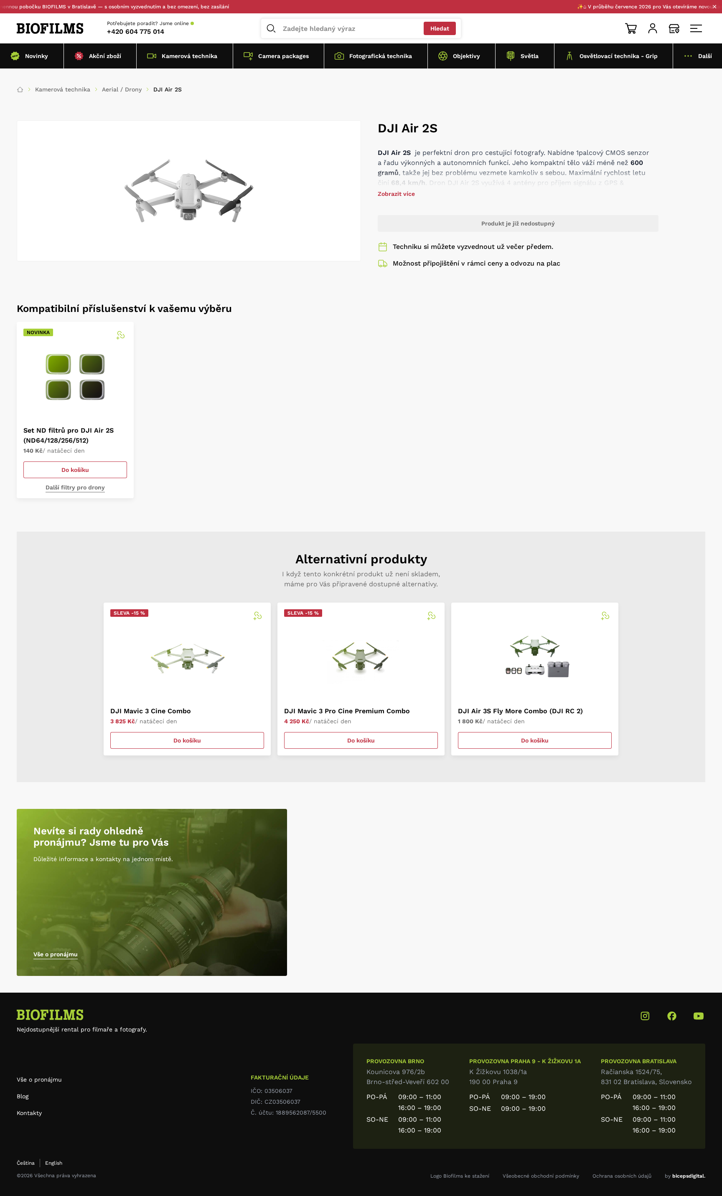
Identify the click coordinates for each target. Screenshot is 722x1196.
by (685, 1176)
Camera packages (283, 56)
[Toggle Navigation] (696, 28)
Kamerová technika (189, 56)
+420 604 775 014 (135, 31)
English (53, 1163)
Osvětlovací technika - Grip (619, 56)
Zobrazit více (396, 193)
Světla (530, 56)
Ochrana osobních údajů (621, 1176)
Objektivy (466, 56)
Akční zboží (105, 56)
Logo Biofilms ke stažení (459, 1176)
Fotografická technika (380, 56)
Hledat (439, 28)
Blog (22, 1096)
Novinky (36, 56)
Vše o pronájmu (55, 954)
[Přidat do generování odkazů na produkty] (120, 335)
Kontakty (29, 1113)
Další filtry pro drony (75, 487)
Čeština (26, 1163)
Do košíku (75, 469)
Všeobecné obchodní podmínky (541, 1176)
